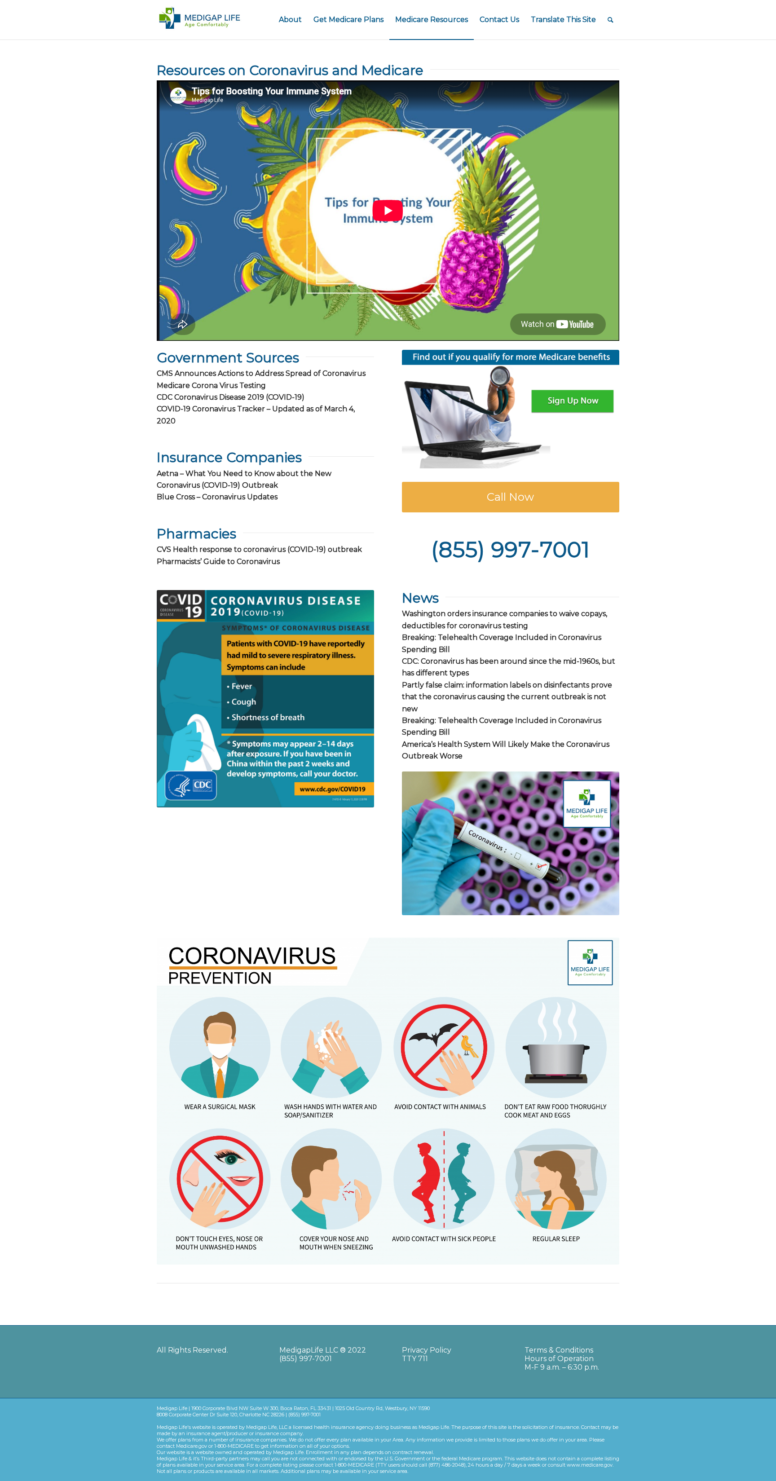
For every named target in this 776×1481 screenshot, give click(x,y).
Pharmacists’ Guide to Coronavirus (218, 561)
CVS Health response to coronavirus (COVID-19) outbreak (259, 549)
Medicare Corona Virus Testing (211, 385)
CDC (164, 397)
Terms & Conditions (559, 1350)
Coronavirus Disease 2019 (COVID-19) (239, 397)
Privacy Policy (426, 1350)
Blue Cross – (217, 497)
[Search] (610, 20)
